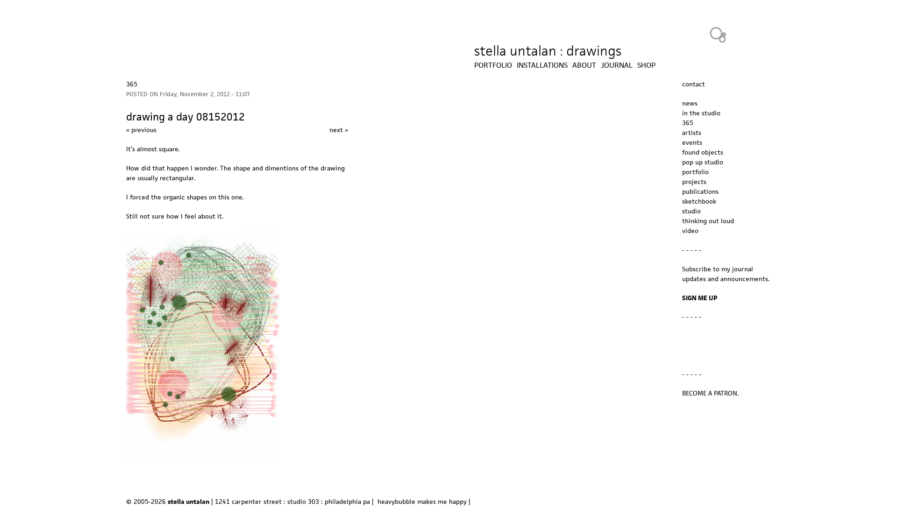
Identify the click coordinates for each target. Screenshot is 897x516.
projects (694, 181)
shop (646, 65)
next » (338, 130)
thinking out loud (708, 221)
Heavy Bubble (718, 34)
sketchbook (699, 201)
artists (691, 132)
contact (693, 84)
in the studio (701, 113)
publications (700, 191)
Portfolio (493, 65)
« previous (141, 130)
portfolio (695, 172)
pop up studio (702, 162)
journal (617, 65)
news (690, 103)
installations (542, 65)
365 (131, 84)
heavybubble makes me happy (422, 501)
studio (691, 211)
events (692, 142)
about (584, 65)
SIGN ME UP (700, 298)
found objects (702, 152)
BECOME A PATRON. (710, 393)
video (690, 230)
